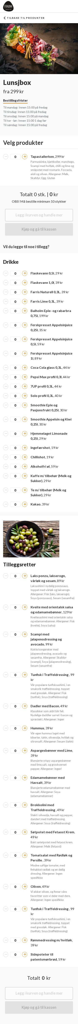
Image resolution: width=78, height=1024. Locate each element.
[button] (31, 539)
